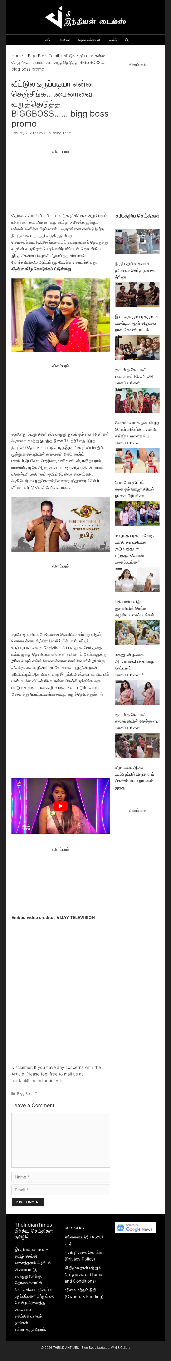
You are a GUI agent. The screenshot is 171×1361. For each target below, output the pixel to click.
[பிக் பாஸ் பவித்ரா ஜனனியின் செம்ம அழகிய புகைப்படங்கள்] (137, 580)
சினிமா (65, 40)
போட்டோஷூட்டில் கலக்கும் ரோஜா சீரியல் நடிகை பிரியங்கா (134, 489)
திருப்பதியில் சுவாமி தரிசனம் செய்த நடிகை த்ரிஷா (135, 270)
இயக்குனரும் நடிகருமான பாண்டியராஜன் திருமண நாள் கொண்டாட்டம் (136, 323)
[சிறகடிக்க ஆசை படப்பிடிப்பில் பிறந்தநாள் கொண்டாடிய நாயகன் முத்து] (137, 746)
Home (17, 55)
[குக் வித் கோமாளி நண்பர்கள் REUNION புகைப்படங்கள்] (137, 348)
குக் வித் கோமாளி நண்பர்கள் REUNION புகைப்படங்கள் (134, 376)
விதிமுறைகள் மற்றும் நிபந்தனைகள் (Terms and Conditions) (84, 1274)
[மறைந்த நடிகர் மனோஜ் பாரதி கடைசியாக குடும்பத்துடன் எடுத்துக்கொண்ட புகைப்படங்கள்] (137, 514)
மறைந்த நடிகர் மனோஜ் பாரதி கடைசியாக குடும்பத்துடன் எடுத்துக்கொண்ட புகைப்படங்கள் (134, 549)
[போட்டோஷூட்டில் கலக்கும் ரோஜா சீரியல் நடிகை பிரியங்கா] (137, 461)
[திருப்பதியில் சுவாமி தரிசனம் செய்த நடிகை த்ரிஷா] (137, 242)
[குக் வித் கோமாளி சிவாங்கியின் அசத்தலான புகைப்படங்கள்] (137, 693)
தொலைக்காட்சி (89, 40)
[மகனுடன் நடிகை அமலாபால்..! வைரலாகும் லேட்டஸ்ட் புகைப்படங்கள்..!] (137, 633)
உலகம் (112, 40)
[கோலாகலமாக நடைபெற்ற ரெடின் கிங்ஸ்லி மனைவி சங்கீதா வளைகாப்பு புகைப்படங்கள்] (137, 401)
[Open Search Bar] (127, 40)
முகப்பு (47, 40)
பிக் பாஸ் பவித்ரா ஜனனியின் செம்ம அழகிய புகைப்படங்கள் (134, 608)
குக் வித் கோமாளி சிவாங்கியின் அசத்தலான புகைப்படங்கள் (137, 721)
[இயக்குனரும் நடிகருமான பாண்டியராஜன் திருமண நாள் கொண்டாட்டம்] (137, 295)
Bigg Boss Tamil (43, 55)
